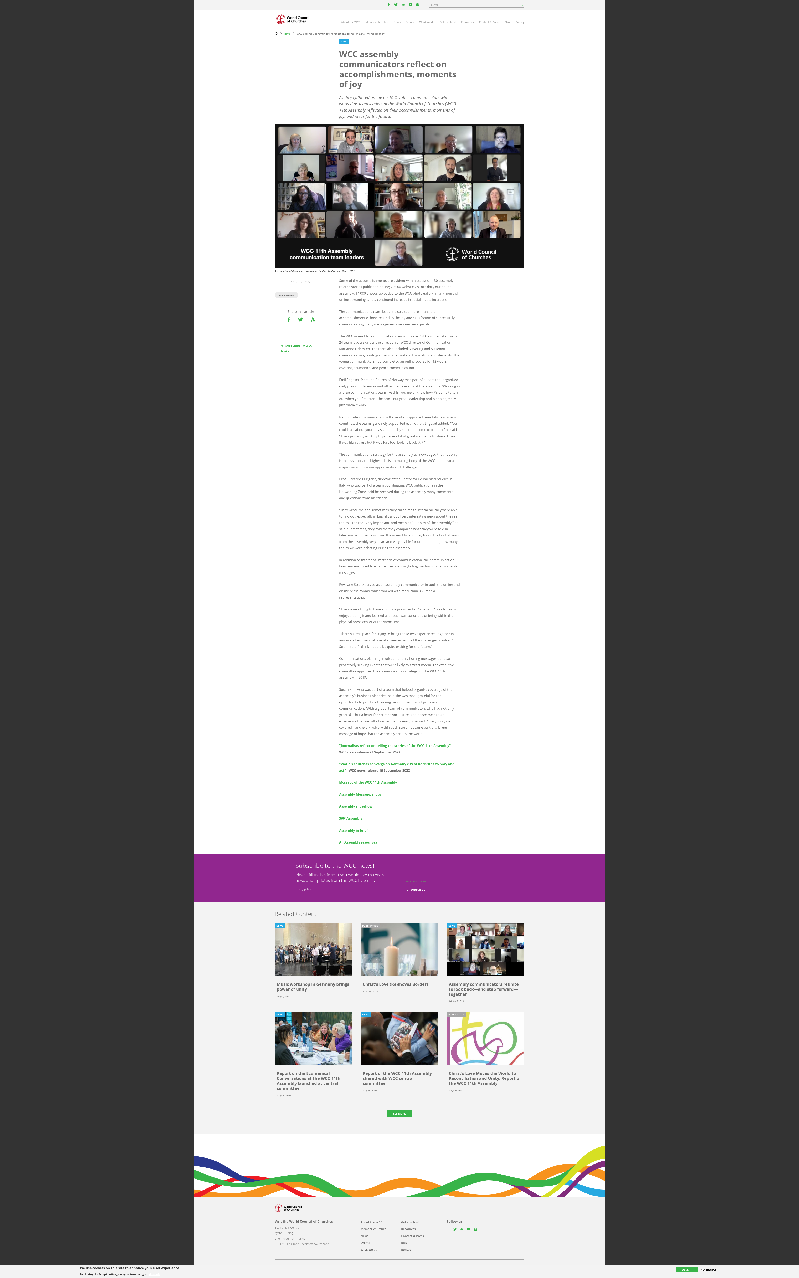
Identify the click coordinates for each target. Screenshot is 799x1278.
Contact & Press (489, 22)
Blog (507, 22)
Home (276, 33)
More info (154, 1274)
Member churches (376, 22)
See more (399, 1113)
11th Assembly (286, 295)
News (397, 22)
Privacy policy (303, 889)
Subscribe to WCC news (296, 348)
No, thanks (708, 1269)
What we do (426, 22)
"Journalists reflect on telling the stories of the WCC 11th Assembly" (395, 745)
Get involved (448, 22)
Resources (467, 22)
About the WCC (350, 22)
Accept (687, 1270)
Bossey (519, 22)
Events (410, 22)
